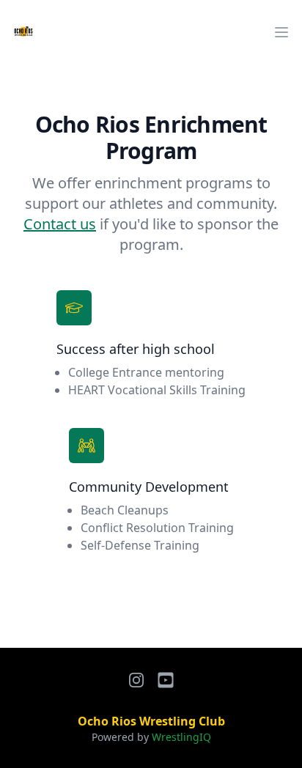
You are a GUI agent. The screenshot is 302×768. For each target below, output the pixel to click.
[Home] (23, 32)
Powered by (151, 737)
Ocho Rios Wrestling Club (151, 721)
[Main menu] (281, 32)
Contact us (59, 224)
